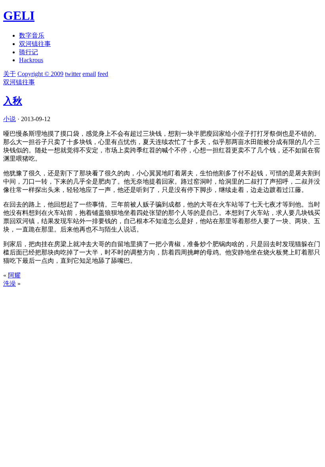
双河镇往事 (35, 43)
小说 (9, 119)
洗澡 (9, 283)
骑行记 (28, 52)
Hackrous (31, 60)
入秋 (12, 101)
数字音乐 (31, 35)
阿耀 (14, 275)
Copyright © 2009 (40, 73)
